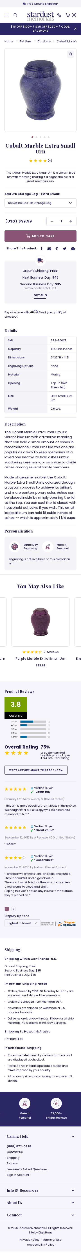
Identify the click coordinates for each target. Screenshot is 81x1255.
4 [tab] (44, 137)
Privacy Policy (29, 1240)
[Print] (73, 248)
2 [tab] (36, 137)
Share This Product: (21, 248)
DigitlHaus (45, 1232)
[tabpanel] (40, 90)
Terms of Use (52, 1240)
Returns (12, 1163)
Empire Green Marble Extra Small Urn (40, 661)
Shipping (13, 1158)
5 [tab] (49, 137)
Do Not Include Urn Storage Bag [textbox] (29, 203)
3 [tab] (40, 137)
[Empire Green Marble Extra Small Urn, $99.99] (40, 622)
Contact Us (15, 1152)
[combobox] (40, 203)
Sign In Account (18, 1175)
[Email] (49, 249)
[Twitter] (64, 249)
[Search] (15, 15)
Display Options (16, 916)
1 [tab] (32, 137)
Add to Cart (43, 236)
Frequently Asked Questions (27, 1169)
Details (40, 295)
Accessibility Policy (40, 1244)
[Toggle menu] (6, 15)
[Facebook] (41, 248)
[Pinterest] (57, 248)
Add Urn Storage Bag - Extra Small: (32, 194)
